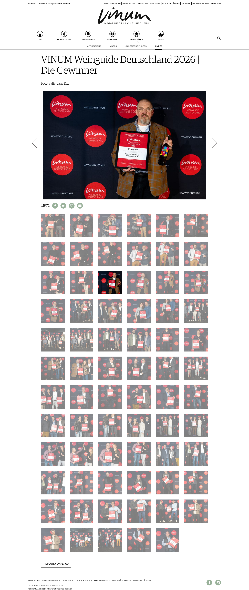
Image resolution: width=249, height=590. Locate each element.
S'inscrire (216, 4)
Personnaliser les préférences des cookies (50, 589)
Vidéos (113, 46)
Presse (127, 580)
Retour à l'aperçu (56, 563)
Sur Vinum (85, 580)
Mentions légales (142, 580)
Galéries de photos (136, 46)
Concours (142, 4)
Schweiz (32, 4)
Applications (94, 46)
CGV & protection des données (43, 585)
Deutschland (45, 4)
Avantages (155, 4)
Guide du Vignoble (51, 580)
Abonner (186, 4)
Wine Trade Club (70, 580)
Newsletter (128, 4)
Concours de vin (112, 4)
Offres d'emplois (101, 580)
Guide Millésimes (171, 4)
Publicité (116, 580)
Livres (158, 46)
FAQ (62, 585)
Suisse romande (61, 4)
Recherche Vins (200, 4)
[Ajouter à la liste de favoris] (72, 206)
